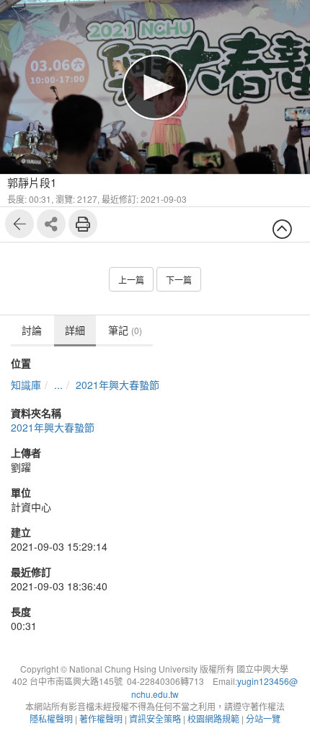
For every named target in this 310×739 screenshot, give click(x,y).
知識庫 (26, 384)
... (58, 384)
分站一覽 (263, 718)
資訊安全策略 (155, 718)
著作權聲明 (101, 718)
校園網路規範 (213, 718)
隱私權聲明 (51, 718)
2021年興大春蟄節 (117, 384)
